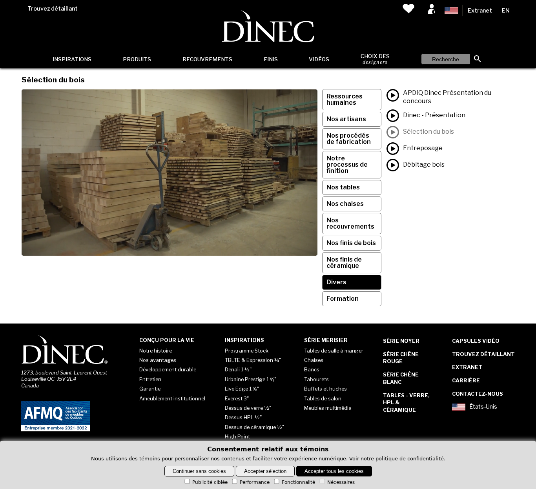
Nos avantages (157, 360)
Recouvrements (207, 59)
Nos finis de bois (351, 243)
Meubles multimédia (328, 408)
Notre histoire (155, 350)
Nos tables (343, 187)
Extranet (480, 10)
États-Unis (483, 407)
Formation (342, 298)
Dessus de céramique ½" (254, 427)
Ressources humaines (344, 99)
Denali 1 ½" (238, 369)
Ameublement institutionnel (172, 398)
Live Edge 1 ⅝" (242, 388)
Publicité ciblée (210, 482)
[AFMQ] (55, 430)
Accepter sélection (265, 471)
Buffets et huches (325, 388)
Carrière (466, 380)
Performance (255, 482)
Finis (271, 59)
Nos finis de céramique (344, 262)
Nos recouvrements (350, 223)
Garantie (149, 388)
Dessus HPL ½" (243, 417)
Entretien (150, 379)
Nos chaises (345, 203)
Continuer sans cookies (199, 471)
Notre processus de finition (347, 165)
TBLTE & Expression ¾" (253, 360)
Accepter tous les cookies (334, 471)
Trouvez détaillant (52, 8)
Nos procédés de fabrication (348, 138)
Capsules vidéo (476, 341)
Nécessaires (341, 482)
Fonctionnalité (298, 482)
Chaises (313, 360)
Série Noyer (401, 341)
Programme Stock (246, 350)
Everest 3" (237, 398)
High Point (237, 436)
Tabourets (316, 379)
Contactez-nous (477, 394)
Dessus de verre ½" (248, 408)
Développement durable (167, 369)
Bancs (311, 369)
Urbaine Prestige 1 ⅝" (250, 379)
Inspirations (72, 59)
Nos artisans (346, 119)
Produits (137, 59)
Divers (336, 282)
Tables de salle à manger (333, 350)
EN (506, 10)
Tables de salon (322, 398)
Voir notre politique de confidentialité (396, 459)
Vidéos (319, 59)
